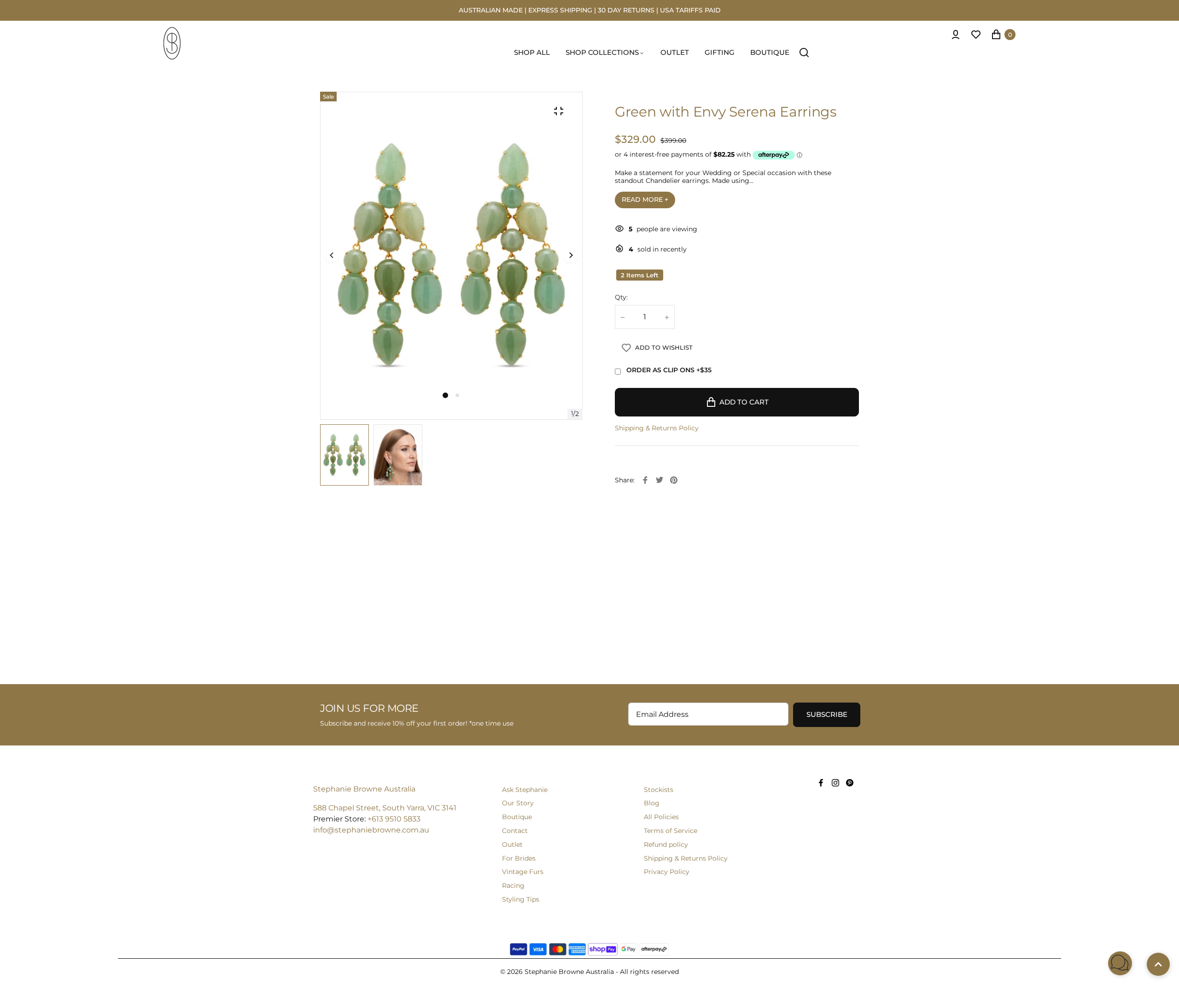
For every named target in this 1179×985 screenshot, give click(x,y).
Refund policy (666, 844)
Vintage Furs (522, 872)
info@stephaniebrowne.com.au (371, 830)
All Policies (661, 817)
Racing (513, 885)
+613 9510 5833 (394, 819)
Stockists (658, 790)
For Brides (519, 858)
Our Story (518, 803)
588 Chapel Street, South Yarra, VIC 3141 (384, 807)
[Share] (645, 480)
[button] (457, 395)
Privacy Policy (666, 872)
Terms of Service (670, 831)
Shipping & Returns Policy (657, 428)
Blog (652, 803)
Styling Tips (520, 899)
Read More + (645, 199)
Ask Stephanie (525, 790)
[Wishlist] (975, 34)
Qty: (621, 297)
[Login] (955, 34)
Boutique (517, 817)
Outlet (512, 844)
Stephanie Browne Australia (364, 789)
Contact (515, 831)
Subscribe (826, 714)
